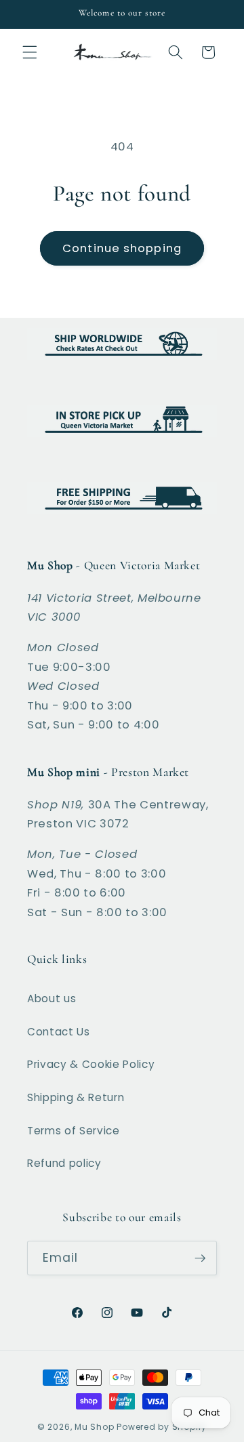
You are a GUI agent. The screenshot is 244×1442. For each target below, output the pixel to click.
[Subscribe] (200, 1258)
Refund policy (64, 1163)
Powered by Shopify (162, 1427)
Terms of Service (73, 1131)
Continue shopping (122, 248)
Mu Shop (94, 1427)
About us (51, 998)
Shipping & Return (75, 1097)
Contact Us (58, 1032)
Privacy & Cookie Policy (91, 1064)
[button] (30, 52)
